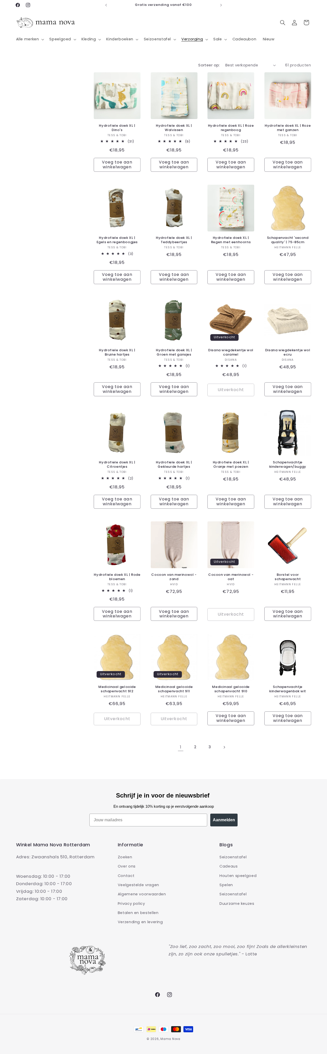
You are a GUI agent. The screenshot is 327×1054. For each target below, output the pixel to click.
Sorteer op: (209, 65)
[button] (29, 39)
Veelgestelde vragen (138, 884)
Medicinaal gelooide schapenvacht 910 (230, 689)
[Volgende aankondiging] (221, 5)
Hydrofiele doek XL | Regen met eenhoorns (231, 240)
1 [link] (180, 747)
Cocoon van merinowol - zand (173, 577)
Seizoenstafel (233, 856)
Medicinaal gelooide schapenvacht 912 (117, 689)
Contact (126, 875)
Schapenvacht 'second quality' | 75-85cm (288, 240)
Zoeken (125, 856)
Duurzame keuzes (236, 903)
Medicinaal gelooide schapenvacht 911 (174, 689)
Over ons (127, 866)
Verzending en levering (140, 921)
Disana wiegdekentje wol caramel (230, 352)
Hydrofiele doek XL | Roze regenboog (231, 128)
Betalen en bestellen (138, 912)
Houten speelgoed (237, 875)
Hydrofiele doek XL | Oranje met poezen (231, 464)
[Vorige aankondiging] (106, 5)
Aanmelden (224, 820)
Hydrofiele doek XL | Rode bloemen (117, 577)
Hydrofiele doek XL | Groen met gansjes (174, 352)
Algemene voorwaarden (142, 894)
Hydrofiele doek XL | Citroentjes (117, 464)
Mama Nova (170, 1039)
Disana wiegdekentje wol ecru (287, 352)
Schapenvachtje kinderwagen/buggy (287, 464)
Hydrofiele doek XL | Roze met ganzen (288, 128)
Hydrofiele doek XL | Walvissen (174, 128)
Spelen (226, 884)
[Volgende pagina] (224, 747)
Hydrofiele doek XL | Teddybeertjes (174, 240)
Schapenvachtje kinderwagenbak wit (287, 689)
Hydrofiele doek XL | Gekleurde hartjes (174, 464)
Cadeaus (228, 866)
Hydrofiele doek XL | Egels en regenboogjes (117, 240)
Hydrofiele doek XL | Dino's (117, 128)
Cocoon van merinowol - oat (230, 577)
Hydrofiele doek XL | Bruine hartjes (117, 352)
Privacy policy (131, 903)
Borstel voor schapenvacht (288, 577)
